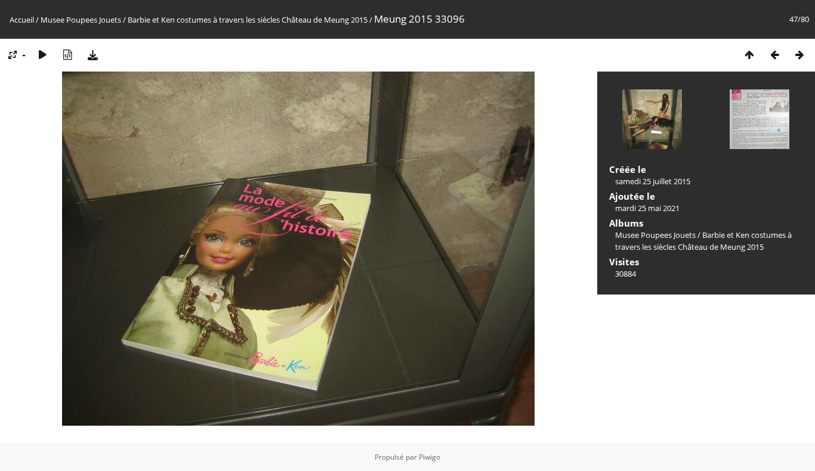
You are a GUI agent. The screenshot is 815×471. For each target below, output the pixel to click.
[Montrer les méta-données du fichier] (67, 54)
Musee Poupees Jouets (81, 19)
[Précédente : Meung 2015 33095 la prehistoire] (774, 54)
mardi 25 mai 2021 (647, 208)
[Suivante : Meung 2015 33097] (799, 54)
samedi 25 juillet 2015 (652, 181)
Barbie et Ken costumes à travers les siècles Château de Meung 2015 (248, 19)
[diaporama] (42, 54)
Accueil (22, 19)
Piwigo (429, 457)
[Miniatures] (749, 54)
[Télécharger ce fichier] (92, 54)
